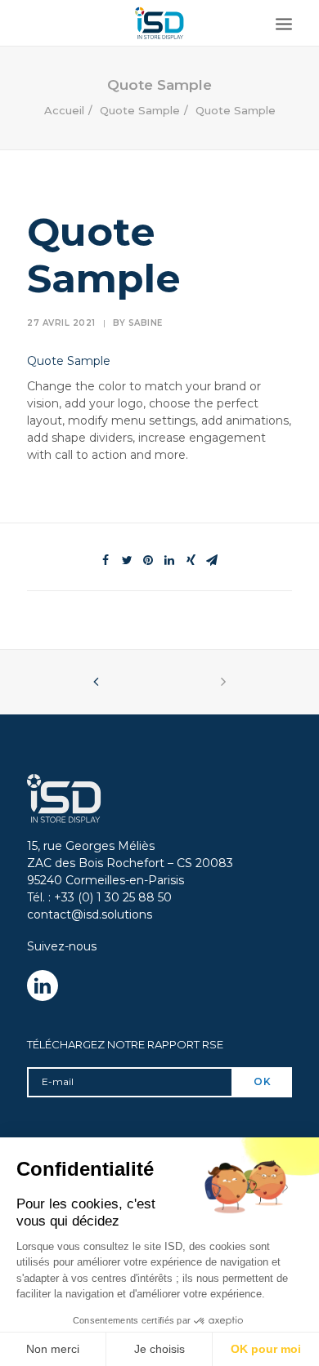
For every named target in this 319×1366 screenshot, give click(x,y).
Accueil (64, 110)
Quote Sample (140, 110)
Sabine (145, 323)
